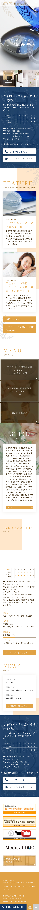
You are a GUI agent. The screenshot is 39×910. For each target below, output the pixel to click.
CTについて (10, 682)
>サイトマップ (7, 889)
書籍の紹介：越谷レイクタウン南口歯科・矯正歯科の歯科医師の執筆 (19, 690)
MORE (11, 507)
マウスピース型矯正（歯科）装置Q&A (20, 328)
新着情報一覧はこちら (18, 705)
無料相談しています (13, 698)
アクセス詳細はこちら (16, 652)
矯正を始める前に (15, 319)
